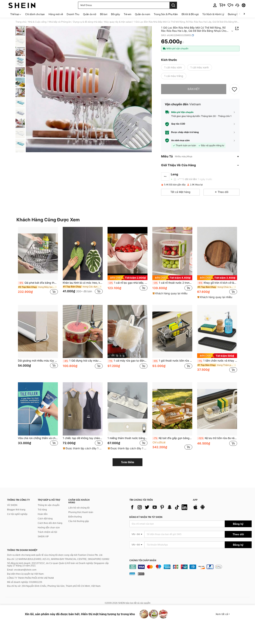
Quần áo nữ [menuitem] (89, 14)
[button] (237, 5)
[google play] (202, 509)
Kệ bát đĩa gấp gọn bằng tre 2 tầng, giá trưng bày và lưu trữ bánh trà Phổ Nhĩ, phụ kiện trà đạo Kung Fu (172, 438)
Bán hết (194, 89)
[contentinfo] (190, 567)
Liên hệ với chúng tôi (79, 507)
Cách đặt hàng (45, 518)
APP (195, 500)
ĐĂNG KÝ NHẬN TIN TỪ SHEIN (145, 517)
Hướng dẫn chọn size (49, 527)
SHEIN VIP (43, 536)
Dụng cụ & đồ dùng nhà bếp (87, 22)
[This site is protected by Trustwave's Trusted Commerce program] (132, 573)
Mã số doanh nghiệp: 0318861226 (24, 582)
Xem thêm (127, 462)
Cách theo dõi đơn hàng (50, 523)
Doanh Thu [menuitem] (73, 14)
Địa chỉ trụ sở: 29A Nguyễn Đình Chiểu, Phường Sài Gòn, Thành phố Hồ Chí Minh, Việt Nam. (54, 586)
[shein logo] (21, 5)
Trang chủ (20, 22)
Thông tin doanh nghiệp (22, 550)
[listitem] (37, 262)
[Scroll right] (244, 14)
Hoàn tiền (43, 514)
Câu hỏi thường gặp (78, 521)
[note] (127, 277)
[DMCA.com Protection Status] (141, 573)
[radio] (173, 67)
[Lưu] (234, 89)
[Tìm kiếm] (173, 5)
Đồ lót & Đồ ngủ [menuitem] (190, 14)
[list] (159, 507)
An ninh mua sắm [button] (180, 140)
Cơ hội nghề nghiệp (17, 514)
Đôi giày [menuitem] (115, 14)
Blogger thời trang (16, 509)
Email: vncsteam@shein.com (21, 569)
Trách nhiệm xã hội (47, 532)
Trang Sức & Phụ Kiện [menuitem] (166, 14)
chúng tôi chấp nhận (142, 560)
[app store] (195, 509)
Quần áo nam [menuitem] (142, 14)
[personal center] (215, 5)
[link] (222, 5)
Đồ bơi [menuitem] (103, 14)
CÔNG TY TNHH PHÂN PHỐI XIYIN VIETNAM (30, 578)
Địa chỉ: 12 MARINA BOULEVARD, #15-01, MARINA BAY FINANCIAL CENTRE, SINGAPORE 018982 (58, 559)
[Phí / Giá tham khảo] (183, 42)
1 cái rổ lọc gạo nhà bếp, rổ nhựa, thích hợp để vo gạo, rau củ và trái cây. (127, 282)
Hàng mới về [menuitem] (56, 14)
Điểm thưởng (75, 516)
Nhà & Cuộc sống (37, 22)
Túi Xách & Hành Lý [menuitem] (213, 14)
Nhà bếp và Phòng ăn (60, 22)
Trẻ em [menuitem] (127, 14)
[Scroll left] (239, 14)
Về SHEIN (12, 505)
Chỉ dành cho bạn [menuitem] (35, 14)
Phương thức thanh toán (80, 512)
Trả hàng (42, 509)
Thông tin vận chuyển (49, 505)
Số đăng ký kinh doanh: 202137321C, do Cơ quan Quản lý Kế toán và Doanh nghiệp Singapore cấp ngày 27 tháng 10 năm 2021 (58, 564)
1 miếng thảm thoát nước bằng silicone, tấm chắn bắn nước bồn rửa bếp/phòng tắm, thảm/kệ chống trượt (127, 438)
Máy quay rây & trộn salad (117, 22)
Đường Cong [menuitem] (235, 14)
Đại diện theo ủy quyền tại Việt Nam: (25, 574)
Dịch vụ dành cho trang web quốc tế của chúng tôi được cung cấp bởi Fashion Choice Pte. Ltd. (55, 555)
